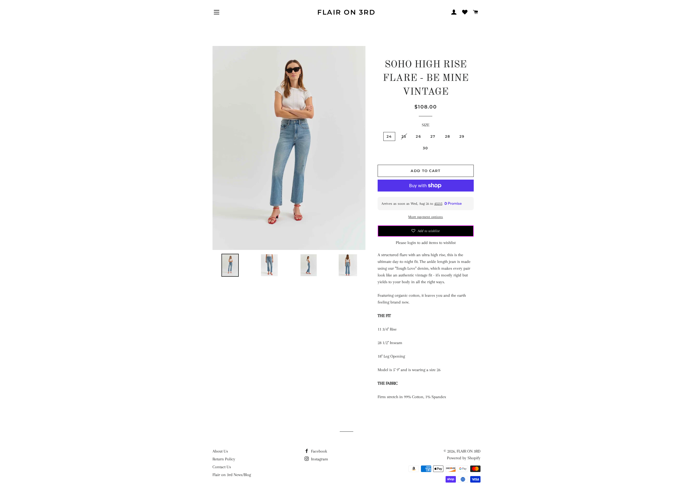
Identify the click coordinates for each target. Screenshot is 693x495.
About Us (220, 451)
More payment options (425, 217)
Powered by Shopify (463, 458)
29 (462, 136)
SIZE (425, 125)
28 (447, 136)
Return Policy (224, 459)
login (411, 242)
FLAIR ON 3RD (346, 12)
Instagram (319, 459)
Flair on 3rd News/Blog (232, 474)
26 (418, 136)
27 (433, 136)
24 (389, 136)
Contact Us (222, 466)
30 (425, 148)
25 (404, 136)
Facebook (318, 451)
